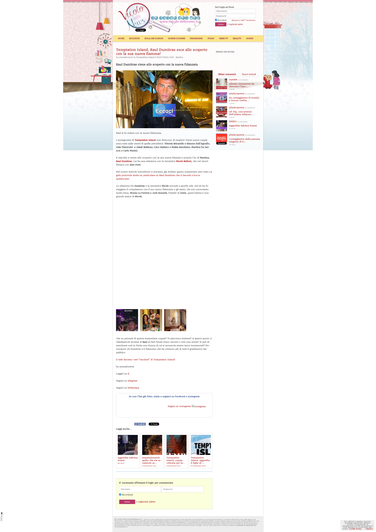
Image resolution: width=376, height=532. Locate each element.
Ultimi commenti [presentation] (227, 74)
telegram (132, 380)
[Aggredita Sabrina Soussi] (128, 445)
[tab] (227, 74)
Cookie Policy (355, 529)
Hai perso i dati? (238, 20)
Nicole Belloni (183, 161)
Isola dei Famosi (154, 38)
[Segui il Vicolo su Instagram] (251, 59)
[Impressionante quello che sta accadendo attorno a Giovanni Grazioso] (152, 445)
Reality (237, 38)
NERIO (243, 124)
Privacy (1, 517)
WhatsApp (133, 387)
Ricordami (222, 20)
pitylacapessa (244, 98)
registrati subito (236, 24)
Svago (211, 38)
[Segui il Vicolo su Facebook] (220, 59)
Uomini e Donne (176, 38)
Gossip (249, 38)
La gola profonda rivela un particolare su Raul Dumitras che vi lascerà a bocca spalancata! (164, 175)
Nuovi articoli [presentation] (249, 74)
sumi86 (241, 84)
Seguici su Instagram (180, 406)
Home (121, 38)
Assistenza (251, 20)
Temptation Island (145, 57)
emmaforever (126, 57)
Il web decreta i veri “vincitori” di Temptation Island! (145, 359)
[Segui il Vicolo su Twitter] (230, 59)
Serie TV (223, 38)
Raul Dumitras (124, 161)
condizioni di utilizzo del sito (246, 525)
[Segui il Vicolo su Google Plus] (241, 59)
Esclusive (134, 38)
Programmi (196, 38)
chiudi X (369, 529)
